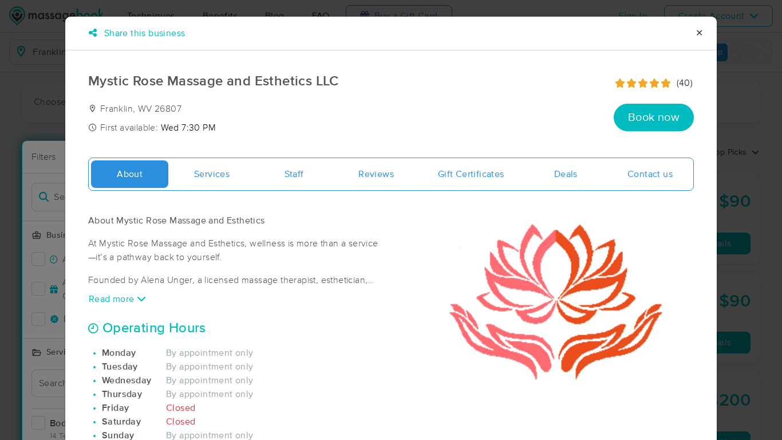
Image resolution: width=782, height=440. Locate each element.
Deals (566, 174)
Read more (113, 299)
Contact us (650, 174)
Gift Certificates (471, 174)
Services (212, 174)
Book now (654, 117)
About (130, 174)
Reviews (376, 174)
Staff (294, 174)
